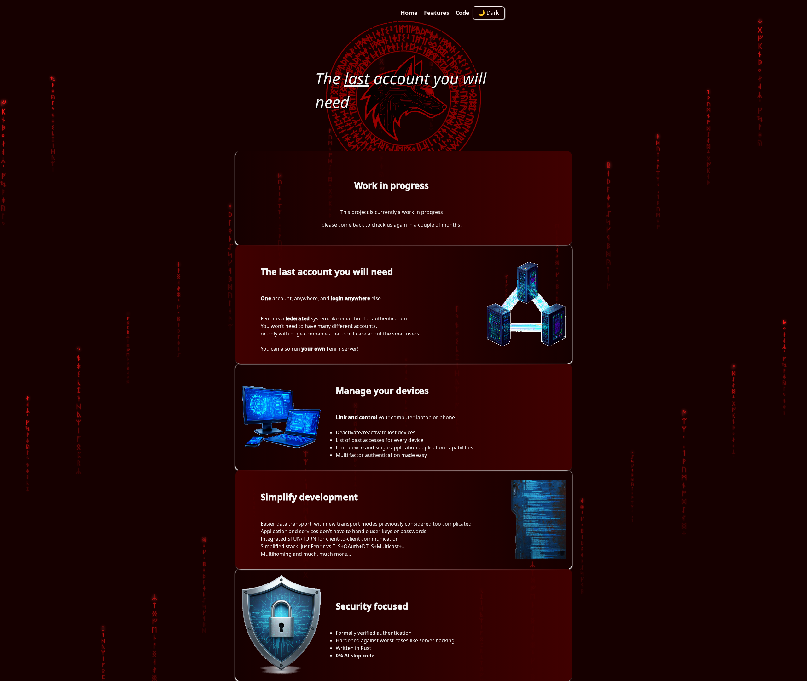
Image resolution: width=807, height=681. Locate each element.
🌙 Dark (488, 12)
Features (436, 12)
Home (409, 12)
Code (462, 12)
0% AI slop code (355, 655)
